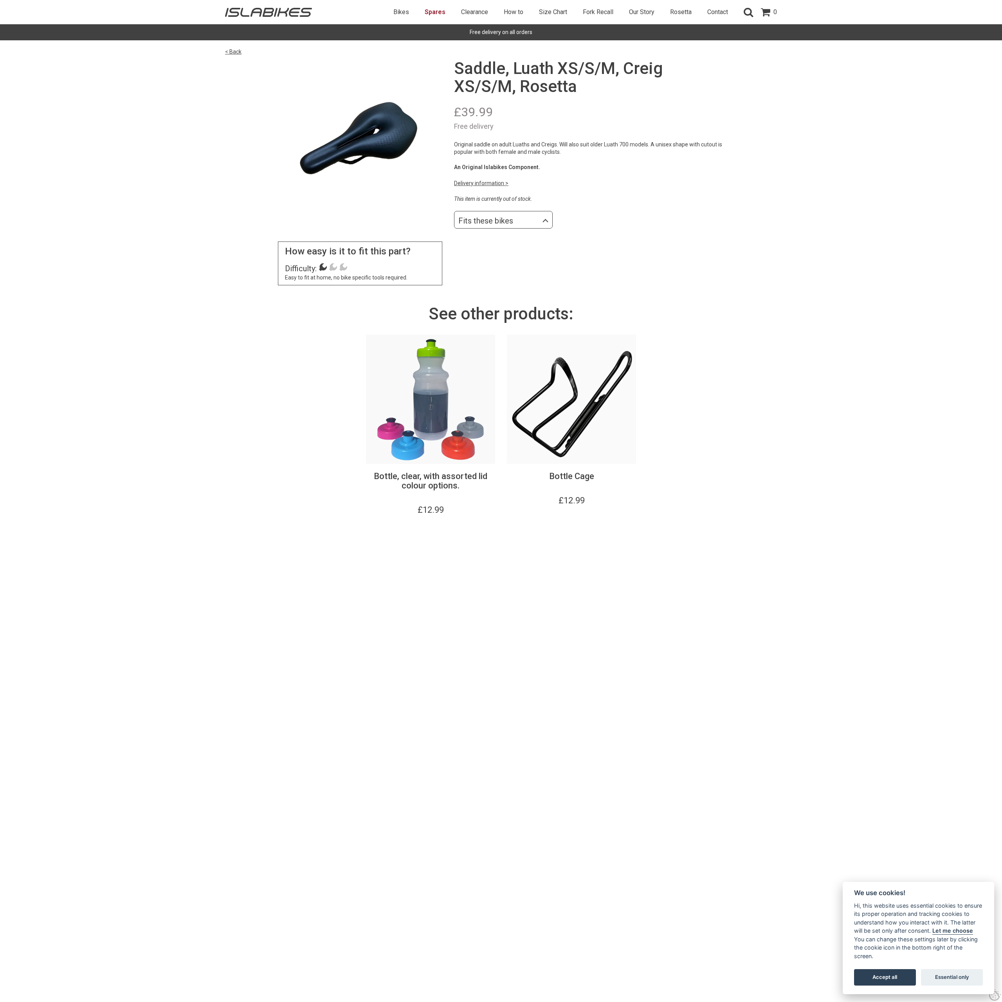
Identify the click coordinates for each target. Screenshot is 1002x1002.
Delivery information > (481, 183)
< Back (233, 52)
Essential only (952, 977)
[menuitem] (401, 12)
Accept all (884, 977)
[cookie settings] (995, 995)
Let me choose (952, 930)
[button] (748, 12)
